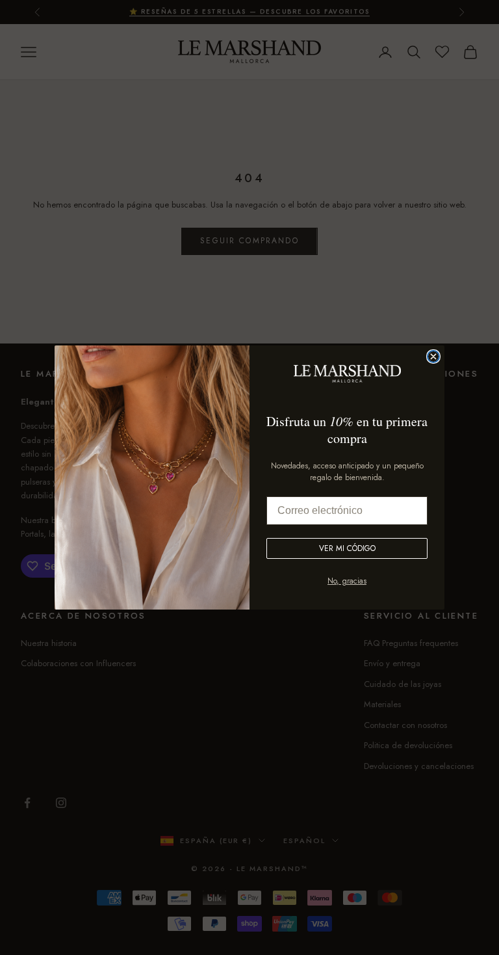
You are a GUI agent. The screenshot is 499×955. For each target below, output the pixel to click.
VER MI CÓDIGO (347, 548)
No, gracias (346, 581)
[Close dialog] (433, 356)
